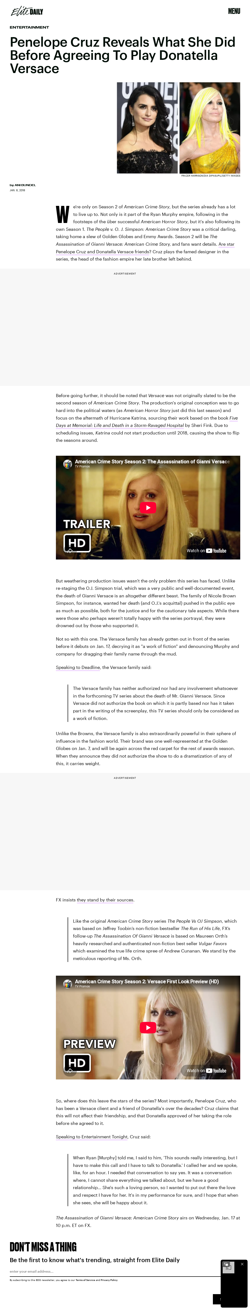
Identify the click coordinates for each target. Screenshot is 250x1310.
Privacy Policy (109, 1279)
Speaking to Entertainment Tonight (91, 1136)
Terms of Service (85, 1279)
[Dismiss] (242, 1264)
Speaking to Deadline (78, 667)
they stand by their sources (105, 899)
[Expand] (226, 1264)
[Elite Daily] (27, 11)
